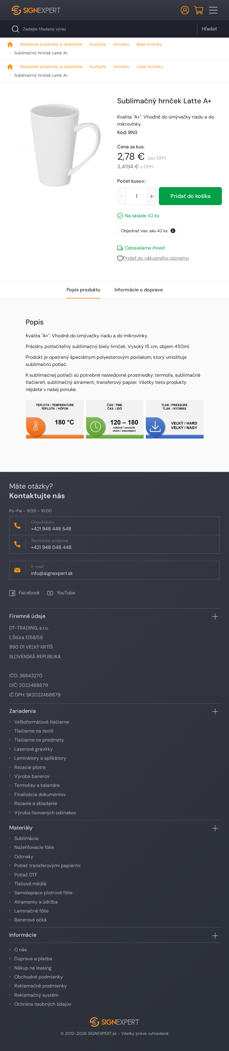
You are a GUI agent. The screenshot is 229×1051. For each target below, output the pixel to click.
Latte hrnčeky (150, 66)
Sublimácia (26, 838)
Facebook (29, 593)
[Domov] (10, 44)
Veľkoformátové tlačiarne (41, 722)
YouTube (65, 593)
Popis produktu (83, 290)
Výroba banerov (31, 776)
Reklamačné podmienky (40, 986)
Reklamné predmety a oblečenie (51, 44)
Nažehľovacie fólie (34, 847)
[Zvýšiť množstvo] (151, 196)
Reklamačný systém (36, 995)
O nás (20, 950)
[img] (59, 142)
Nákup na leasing (33, 968)
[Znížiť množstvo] (121, 196)
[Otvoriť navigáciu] (213, 10)
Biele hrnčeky (149, 44)
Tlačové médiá (30, 884)
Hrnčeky (121, 44)
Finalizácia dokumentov (40, 794)
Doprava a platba (33, 958)
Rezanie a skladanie (35, 803)
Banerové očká (30, 920)
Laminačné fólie (31, 911)
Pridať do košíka (191, 196)
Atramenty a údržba (36, 902)
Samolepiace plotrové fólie (43, 893)
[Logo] (36, 10)
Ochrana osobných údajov (42, 1004)
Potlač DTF (26, 875)
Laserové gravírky (33, 749)
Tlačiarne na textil (33, 731)
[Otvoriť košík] (198, 10)
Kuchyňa (97, 44)
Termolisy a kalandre (37, 785)
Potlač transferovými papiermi (47, 865)
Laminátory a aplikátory (40, 758)
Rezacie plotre (30, 767)
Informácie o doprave (138, 290)
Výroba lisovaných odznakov (45, 813)
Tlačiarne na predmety (39, 740)
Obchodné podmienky (38, 977)
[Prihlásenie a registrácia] (185, 10)
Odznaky (23, 856)
